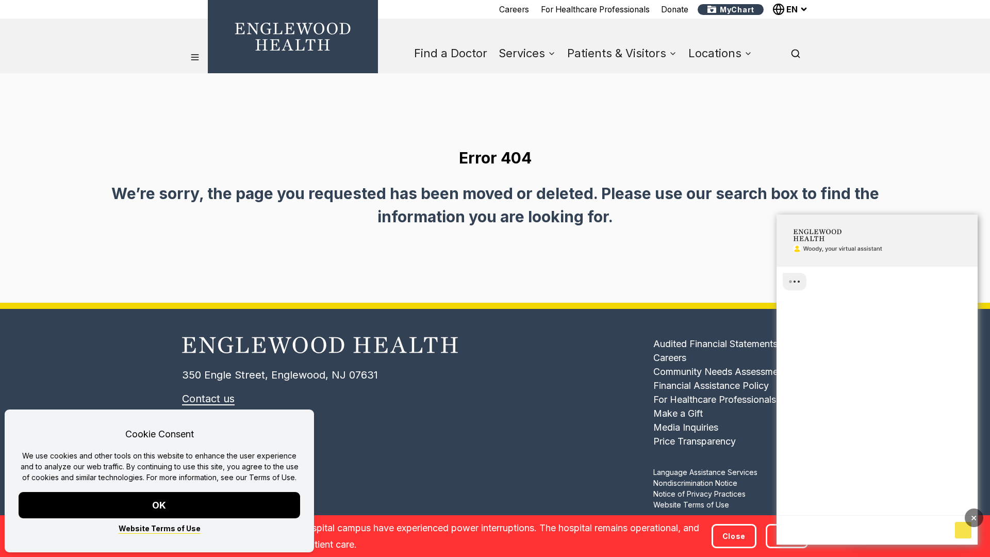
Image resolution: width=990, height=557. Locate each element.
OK (159, 505)
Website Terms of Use (160, 528)
